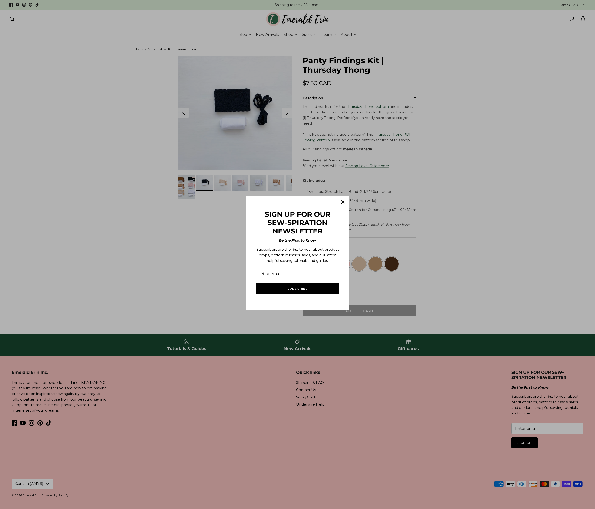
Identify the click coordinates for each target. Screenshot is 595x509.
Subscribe (297, 288)
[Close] (343, 202)
